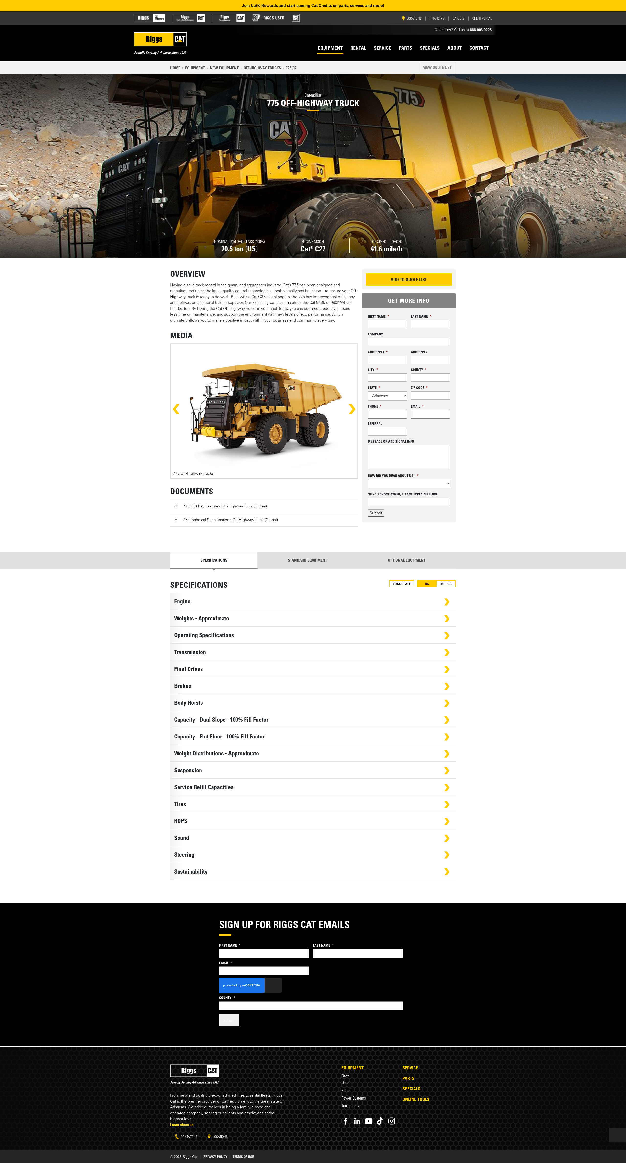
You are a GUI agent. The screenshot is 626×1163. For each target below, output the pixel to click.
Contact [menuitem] (479, 48)
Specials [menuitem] (430, 48)
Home (175, 67)
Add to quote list (409, 279)
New (345, 1075)
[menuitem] (149, 18)
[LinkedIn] (357, 1121)
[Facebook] (345, 1121)
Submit (376, 512)
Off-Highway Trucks (262, 67)
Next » (348, 409)
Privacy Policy (215, 1156)
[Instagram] (391, 1121)
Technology (350, 1105)
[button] (313, 601)
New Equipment (224, 67)
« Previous (180, 409)
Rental (346, 1090)
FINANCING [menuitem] (437, 18)
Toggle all (401, 584)
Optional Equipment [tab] (406, 560)
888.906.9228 (481, 29)
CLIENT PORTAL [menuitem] (482, 18)
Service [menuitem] (382, 48)
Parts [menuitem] (405, 48)
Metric (446, 584)
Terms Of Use (243, 1156)
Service (410, 1067)
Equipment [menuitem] (330, 48)
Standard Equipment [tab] (307, 560)
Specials (411, 1088)
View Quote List (437, 67)
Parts (408, 1078)
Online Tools (415, 1099)
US (427, 584)
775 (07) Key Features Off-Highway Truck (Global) (225, 506)
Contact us (188, 1136)
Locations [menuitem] (414, 18)
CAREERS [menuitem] (458, 18)
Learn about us (181, 1124)
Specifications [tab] (214, 560)
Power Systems (353, 1098)
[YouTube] (368, 1121)
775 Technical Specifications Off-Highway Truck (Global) (230, 519)
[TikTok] (380, 1121)
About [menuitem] (454, 48)
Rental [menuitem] (358, 48)
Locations (220, 1136)
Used (345, 1082)
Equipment (195, 67)
